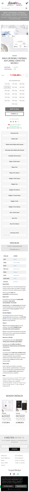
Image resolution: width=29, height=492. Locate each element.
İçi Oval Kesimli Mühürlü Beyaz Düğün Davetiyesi (6, 416)
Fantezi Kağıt (17, 262)
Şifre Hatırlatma (19, 455)
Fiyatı (2, 75)
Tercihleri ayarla (8, 486)
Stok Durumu (8, 69)
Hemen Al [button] (14, 114)
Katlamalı (16, 281)
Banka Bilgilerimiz (5, 458)
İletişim (2, 460)
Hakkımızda (4, 455)
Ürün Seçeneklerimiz (14, 80)
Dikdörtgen (16, 275)
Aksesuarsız (17, 269)
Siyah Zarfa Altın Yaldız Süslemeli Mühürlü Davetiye (20, 416)
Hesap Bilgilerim (19, 458)
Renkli (15, 265)
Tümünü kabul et (21, 486)
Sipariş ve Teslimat (19, 460)
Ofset (15, 278)
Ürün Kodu (7, 67)
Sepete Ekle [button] (14, 109)
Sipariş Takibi (4, 462)
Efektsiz (15, 272)
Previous (3, 411)
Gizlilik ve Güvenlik (20, 462)
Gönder (14, 449)
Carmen (14, 55)
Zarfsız (15, 259)
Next (26, 411)
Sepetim (3, 465)
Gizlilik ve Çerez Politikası (15, 489)
